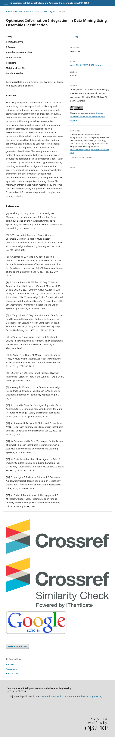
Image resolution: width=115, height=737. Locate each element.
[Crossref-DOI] (57, 553)
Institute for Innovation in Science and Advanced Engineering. (71, 696)
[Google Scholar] (36, 633)
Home (9, 11)
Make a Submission (17, 646)
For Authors (11, 669)
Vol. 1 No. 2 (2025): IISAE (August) (40, 11)
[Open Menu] (6, 3)
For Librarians (12, 673)
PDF (76, 37)
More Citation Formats (82, 158)
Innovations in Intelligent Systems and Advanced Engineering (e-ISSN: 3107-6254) (49, 3)
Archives (19, 11)
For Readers (11, 664)
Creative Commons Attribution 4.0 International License (87, 117)
